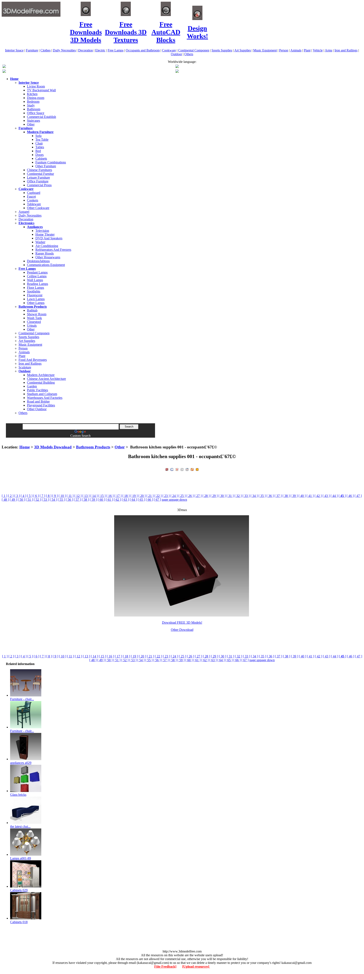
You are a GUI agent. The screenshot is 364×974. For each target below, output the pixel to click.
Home (24, 447)
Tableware (34, 204)
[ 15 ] (102, 496)
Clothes (45, 50)
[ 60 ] (101, 499)
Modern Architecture (41, 375)
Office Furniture (37, 181)
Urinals (32, 325)
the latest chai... (20, 826)
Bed (38, 151)
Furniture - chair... (22, 699)
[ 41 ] (310, 496)
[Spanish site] (177, 67)
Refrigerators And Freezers (53, 249)
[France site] (4, 71)
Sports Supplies (221, 50)
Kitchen (32, 94)
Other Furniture (45, 166)
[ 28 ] (206, 496)
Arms (328, 50)
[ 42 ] (318, 496)
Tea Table (41, 139)
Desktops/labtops (38, 261)
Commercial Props (39, 185)
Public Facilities (37, 390)
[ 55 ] (61, 499)
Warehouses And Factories (44, 397)
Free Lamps (115, 50)
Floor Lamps (35, 287)
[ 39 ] (294, 496)
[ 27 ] (198, 496)
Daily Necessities (64, 50)
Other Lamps (35, 303)
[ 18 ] (126, 496)
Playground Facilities (41, 405)
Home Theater (45, 234)
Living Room (36, 86)
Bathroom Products (93, 447)
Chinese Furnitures (39, 170)
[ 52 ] (37, 499)
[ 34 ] (254, 496)
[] (342, 496)
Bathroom (33, 109)
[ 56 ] (69, 499)
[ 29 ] (214, 496)
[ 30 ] (222, 496)
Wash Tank (34, 318)
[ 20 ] (142, 496)
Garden (32, 386)
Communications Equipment (46, 265)
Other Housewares (47, 257)
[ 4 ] (23, 496)
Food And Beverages (33, 360)
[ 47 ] (358, 496)
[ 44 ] (334, 496)
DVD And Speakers (48, 238)
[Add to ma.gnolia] (197, 469)
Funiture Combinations (50, 162)
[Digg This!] (182, 469)
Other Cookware (38, 208)
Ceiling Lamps (37, 276)
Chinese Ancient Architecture (46, 378)
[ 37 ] (278, 496)
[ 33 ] (246, 496)
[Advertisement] (182, 439)
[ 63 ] (125, 499)
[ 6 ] (36, 496)
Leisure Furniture (38, 177)
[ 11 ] (70, 496)
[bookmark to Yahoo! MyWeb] (177, 469)
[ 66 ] (149, 499)
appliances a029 (20, 763)
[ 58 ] (85, 499)
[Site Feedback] (165, 966)
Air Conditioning (46, 246)
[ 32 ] (238, 496)
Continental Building (41, 382)
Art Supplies (242, 50)
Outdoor (176, 54)
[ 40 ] (302, 496)
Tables (39, 147)
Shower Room (36, 314)
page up (167, 499)
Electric (100, 50)
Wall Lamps (35, 280)
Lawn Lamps (36, 299)
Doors (39, 154)
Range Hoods (44, 253)
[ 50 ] (21, 499)
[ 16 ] (110, 496)
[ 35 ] (262, 496)
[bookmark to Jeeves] (167, 469)
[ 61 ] (109, 499)
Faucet (31, 196)
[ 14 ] (94, 496)
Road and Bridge (38, 401)
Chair (39, 143)
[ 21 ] (150, 496)
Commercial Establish (41, 117)
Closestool (34, 322)
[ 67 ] (157, 499)
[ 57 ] (77, 499)
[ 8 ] (48, 496)
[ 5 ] (29, 496)
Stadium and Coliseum (42, 394)
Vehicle (318, 50)
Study (31, 105)
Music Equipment (265, 50)
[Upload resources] (196, 966)
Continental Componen (193, 50)
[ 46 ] (350, 496)
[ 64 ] (133, 499)
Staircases (33, 120)
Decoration (85, 50)
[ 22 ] (158, 496)
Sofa (38, 136)
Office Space (35, 113)
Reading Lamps (37, 284)
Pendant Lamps (37, 272)
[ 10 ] (62, 496)
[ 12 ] (78, 496)
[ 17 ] (118, 496)
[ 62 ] (117, 499)
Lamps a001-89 (20, 858)
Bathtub (32, 310)
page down (179, 499)
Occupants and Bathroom (143, 50)
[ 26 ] (190, 496)
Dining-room (35, 98)
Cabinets (41, 158)
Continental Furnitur (40, 173)
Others (188, 54)
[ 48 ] (5, 499)
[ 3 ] (17, 496)
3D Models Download (53, 447)
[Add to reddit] (187, 469)
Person (283, 50)
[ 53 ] (45, 499)
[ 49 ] (13, 499)
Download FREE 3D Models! (182, 622)
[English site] (4, 67)
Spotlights (33, 291)
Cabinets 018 (19, 922)
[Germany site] (177, 71)
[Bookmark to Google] (172, 469)
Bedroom (33, 101)
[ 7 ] (42, 496)
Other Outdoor (37, 409)
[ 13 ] (86, 496)
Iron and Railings (346, 50)
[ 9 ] (55, 496)
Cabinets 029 (19, 890)
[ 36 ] (270, 496)
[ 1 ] (4, 496)
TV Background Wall (41, 90)
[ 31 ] (230, 496)
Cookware (169, 50)
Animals (295, 50)
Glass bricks (18, 794)
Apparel (24, 211)
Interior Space (14, 50)
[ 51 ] (29, 499)
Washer (40, 242)
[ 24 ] (174, 496)
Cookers (32, 200)
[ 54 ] (53, 499)
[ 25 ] (182, 496)
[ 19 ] (134, 496)
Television (42, 230)
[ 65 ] (141, 499)
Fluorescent (34, 295)
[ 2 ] (10, 496)
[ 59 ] (93, 499)
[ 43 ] (326, 496)
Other (31, 124)
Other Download (182, 629)
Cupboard (33, 192)
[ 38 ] (286, 496)
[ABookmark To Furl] (192, 469)
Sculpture (25, 367)
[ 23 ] (166, 496)
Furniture (32, 50)
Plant (307, 50)
